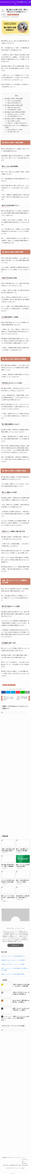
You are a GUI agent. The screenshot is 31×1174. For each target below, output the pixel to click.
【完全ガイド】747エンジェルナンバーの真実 (12, 964)
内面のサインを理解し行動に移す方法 (17, 123)
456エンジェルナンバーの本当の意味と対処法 (12, 974)
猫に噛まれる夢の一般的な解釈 (14, 98)
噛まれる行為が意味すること (15, 103)
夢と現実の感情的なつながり (15, 116)
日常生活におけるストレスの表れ (16, 114)
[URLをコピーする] (27, 692)
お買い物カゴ (24, 1163)
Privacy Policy (25, 1165)
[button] (3, 692)
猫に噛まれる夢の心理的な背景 (14, 105)
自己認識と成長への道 (13, 131)
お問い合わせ (6, 1165)
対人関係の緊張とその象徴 (14, 109)
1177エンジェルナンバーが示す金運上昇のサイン (13, 956)
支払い (23, 1161)
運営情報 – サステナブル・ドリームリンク (12, 1157)
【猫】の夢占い (15, 14)
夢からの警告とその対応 (14, 121)
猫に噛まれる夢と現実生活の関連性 (15, 112)
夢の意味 (9, 14)
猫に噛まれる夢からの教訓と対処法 (15, 118)
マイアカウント (25, 1159)
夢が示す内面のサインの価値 (15, 129)
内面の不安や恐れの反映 (14, 107)
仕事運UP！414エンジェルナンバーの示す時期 (13, 960)
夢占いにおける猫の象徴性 (14, 100)
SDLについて (15, 945)
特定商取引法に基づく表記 (15, 1165)
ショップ (24, 1157)
